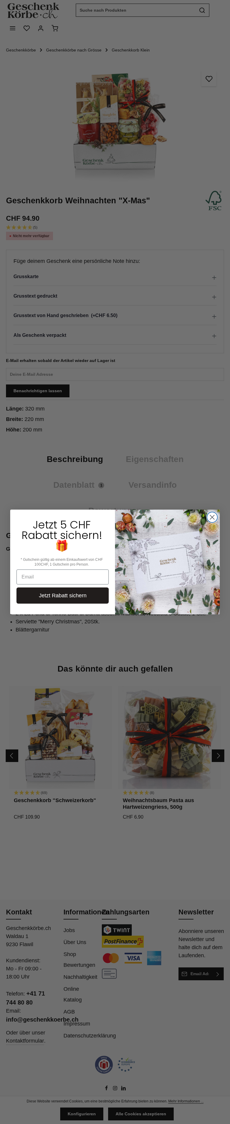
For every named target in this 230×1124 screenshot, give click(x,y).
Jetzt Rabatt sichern (63, 596)
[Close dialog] (212, 517)
